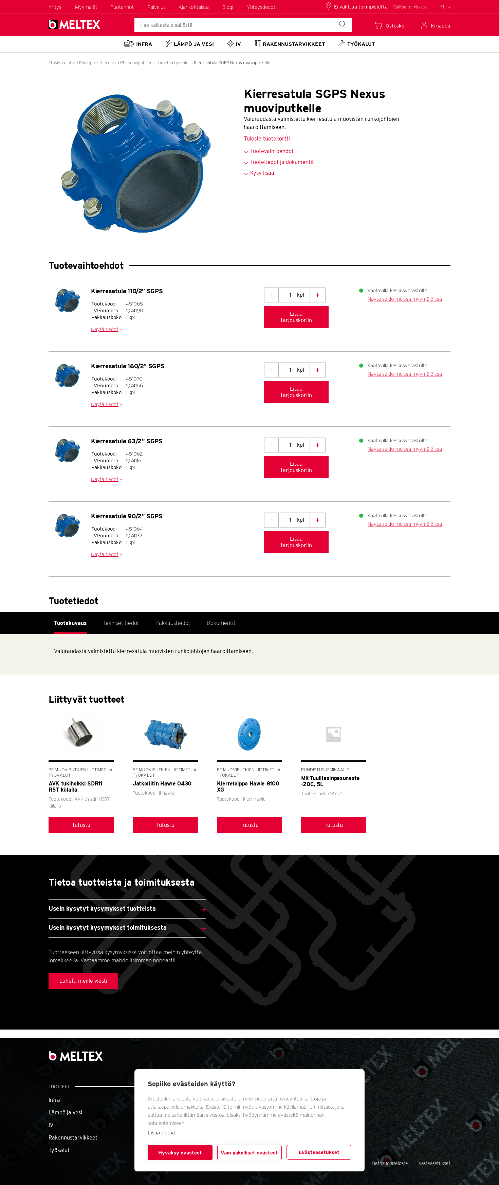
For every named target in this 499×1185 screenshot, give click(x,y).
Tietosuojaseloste (389, 1163)
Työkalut (59, 1150)
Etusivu (56, 62)
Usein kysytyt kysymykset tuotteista (102, 908)
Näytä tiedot (104, 329)
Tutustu (81, 825)
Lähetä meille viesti (83, 981)
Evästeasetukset (319, 1152)
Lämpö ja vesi (65, 1112)
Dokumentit (221, 623)
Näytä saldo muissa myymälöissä (405, 299)
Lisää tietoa (161, 1133)
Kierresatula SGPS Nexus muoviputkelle (232, 62)
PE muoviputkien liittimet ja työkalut (155, 62)
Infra (71, 62)
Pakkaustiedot (172, 623)
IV (51, 1125)
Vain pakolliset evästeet (249, 1153)
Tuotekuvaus (70, 623)
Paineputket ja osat (97, 62)
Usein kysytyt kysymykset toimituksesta (107, 927)
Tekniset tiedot (121, 623)
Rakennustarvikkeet (73, 1137)
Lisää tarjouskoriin (296, 317)
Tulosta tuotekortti (267, 138)
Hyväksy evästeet (180, 1153)
